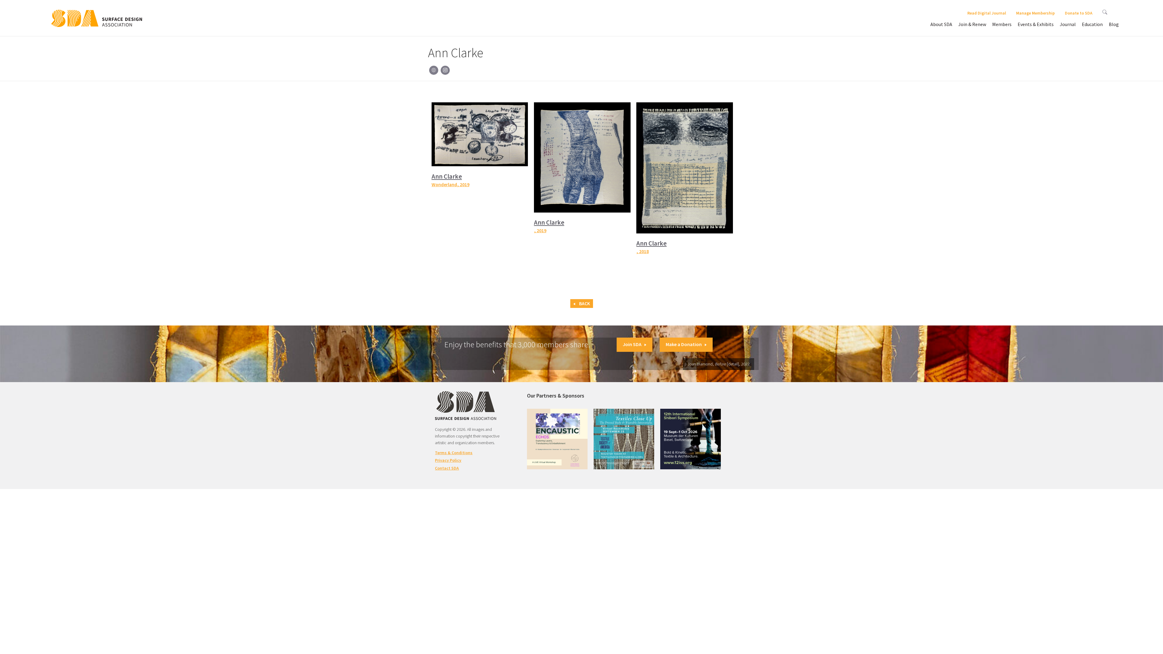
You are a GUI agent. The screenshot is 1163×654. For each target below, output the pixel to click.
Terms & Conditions (453, 452)
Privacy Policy (448, 460)
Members (1002, 24)
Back (584, 303)
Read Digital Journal (986, 13)
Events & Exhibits (1036, 24)
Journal (1068, 24)
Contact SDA (447, 468)
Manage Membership (1035, 13)
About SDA (941, 24)
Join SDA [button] (632, 344)
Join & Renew (972, 24)
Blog (1114, 24)
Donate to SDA (1078, 13)
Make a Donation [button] (684, 344)
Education (1092, 24)
